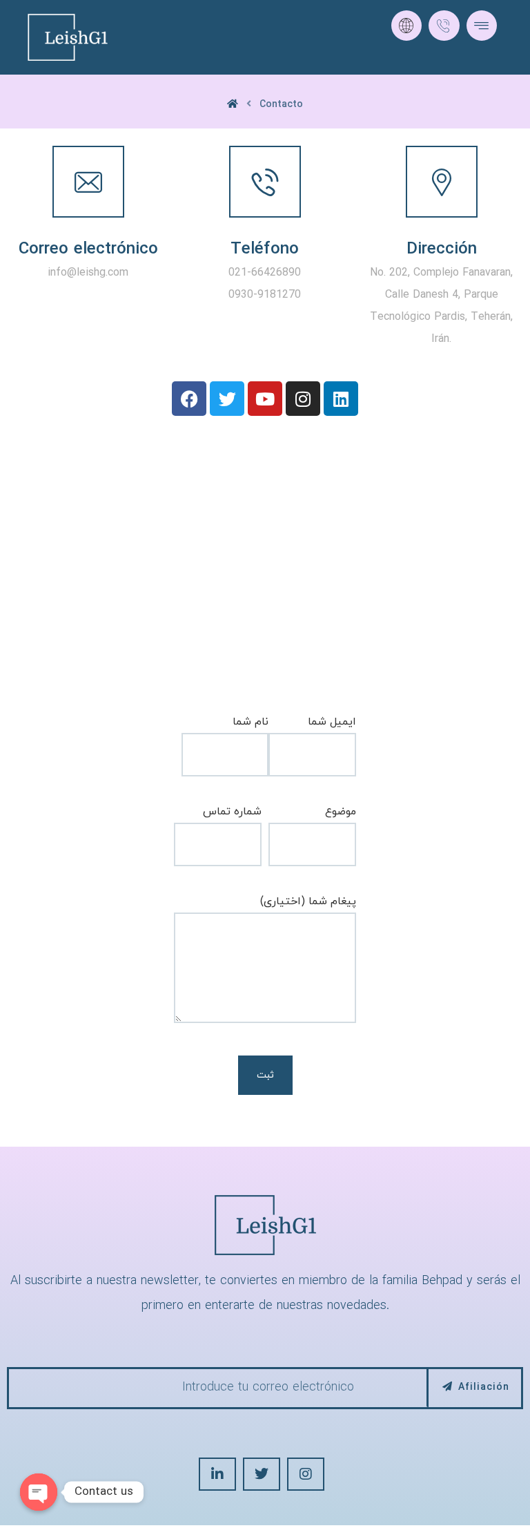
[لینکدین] (217, 1474)
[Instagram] (303, 398)
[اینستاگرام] (305, 1474)
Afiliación (483, 1387)
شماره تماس (232, 811)
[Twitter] (227, 398)
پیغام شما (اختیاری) (308, 901)
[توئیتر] (261, 1474)
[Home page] (232, 104)
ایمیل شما (332, 721)
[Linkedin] (341, 398)
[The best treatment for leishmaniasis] (67, 37)
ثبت (265, 1075)
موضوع (340, 811)
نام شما (250, 721)
